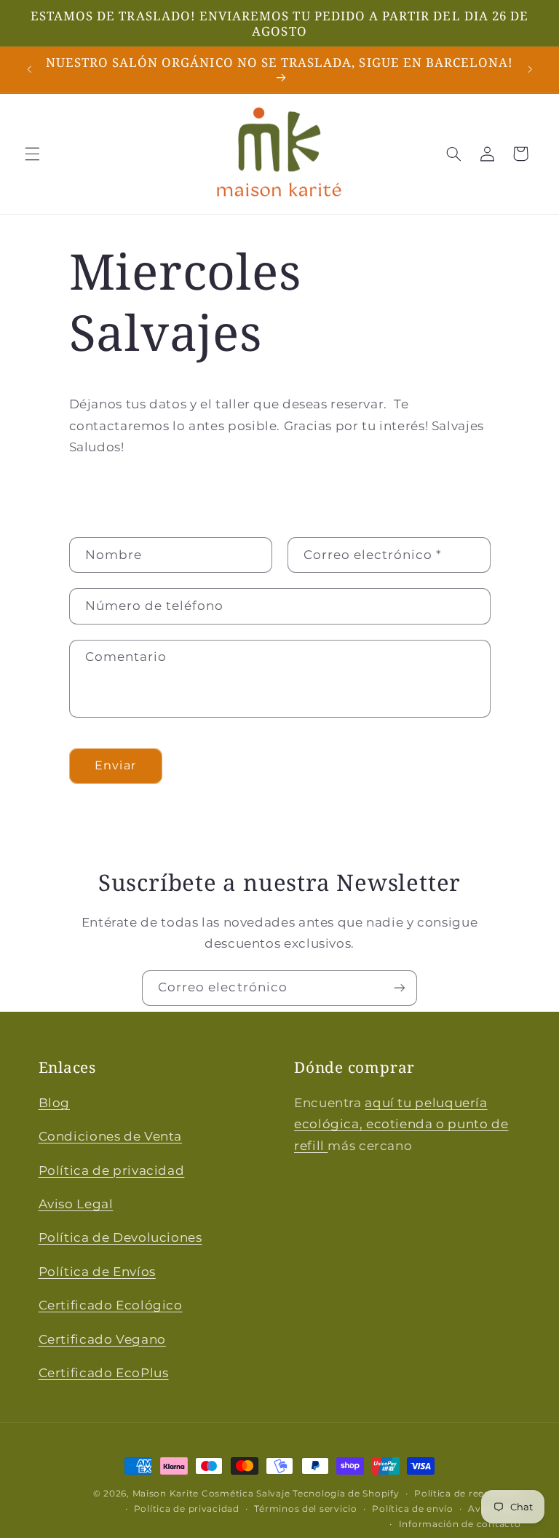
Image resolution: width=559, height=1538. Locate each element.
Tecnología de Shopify (346, 1494)
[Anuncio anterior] (29, 70)
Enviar (115, 765)
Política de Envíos (97, 1271)
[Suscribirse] (399, 988)
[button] (32, 153)
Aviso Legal (76, 1204)
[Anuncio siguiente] (530, 70)
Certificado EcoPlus (104, 1372)
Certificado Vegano (102, 1339)
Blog (55, 1102)
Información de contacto (460, 1524)
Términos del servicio (305, 1509)
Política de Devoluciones (120, 1237)
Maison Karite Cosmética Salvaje (211, 1494)
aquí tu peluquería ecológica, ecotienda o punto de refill (401, 1124)
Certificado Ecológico (111, 1305)
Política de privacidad (112, 1170)
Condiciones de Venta (111, 1136)
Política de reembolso (467, 1494)
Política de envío (412, 1509)
